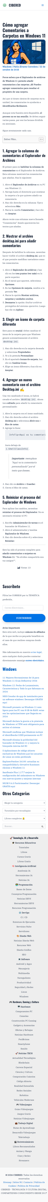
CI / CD (24, 917)
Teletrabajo (24, 1137)
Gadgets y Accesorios (24, 1025)
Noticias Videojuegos (24, 1118)
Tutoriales (24, 847)
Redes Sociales (24, 1090)
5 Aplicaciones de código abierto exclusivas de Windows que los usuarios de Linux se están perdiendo (23, 753)
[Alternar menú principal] (42, 5)
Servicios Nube (24, 926)
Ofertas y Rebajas (24, 1030)
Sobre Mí (17, 1182)
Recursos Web (24, 945)
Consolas (24, 1016)
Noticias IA (24, 880)
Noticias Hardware (24, 1034)
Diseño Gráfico (24, 950)
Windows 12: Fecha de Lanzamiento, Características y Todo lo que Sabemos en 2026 (23, 688)
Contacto (28, 1182)
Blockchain (24, 1062)
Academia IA (24, 870)
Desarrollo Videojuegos (24, 1132)
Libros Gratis (24, 861)
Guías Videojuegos (24, 1109)
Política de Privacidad (29, 1186)
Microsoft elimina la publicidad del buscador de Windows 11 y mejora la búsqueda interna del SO (21, 742)
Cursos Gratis (24, 856)
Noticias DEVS (24, 898)
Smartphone (24, 1044)
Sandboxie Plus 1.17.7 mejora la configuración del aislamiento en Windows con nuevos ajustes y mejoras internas (24, 775)
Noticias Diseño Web (24, 940)
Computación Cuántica (24, 1076)
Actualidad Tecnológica (24, 1058)
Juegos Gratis (24, 1114)
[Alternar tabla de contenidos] (40, 139)
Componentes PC (24, 1011)
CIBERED (15, 5)
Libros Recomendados (24, 1146)
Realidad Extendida (24, 1086)
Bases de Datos (24, 889)
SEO (24, 954)
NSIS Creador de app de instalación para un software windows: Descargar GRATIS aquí (23, 699)
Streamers (24, 1160)
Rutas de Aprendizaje (24, 1128)
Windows (7, 66)
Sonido (24, 1048)
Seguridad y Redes (24, 987)
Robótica (24, 1095)
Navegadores (23, 978)
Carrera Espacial (24, 1067)
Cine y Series (24, 1156)
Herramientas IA (24, 875)
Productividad (24, 982)
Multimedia (24, 973)
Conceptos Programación (24, 894)
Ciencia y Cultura (24, 1072)
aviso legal (36, 652)
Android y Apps (24, 964)
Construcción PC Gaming (24, 1020)
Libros (24, 852)
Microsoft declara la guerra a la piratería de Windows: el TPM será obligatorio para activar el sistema (23, 724)
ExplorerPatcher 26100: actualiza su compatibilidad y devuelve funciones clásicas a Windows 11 (21, 764)
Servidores (24, 931)
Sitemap (7, 1182)
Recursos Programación (24, 908)
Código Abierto (24, 1081)
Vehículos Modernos (24, 1100)
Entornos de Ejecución (24, 922)
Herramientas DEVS (24, 903)
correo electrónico (35, 660)
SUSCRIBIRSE (24, 618)
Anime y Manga (24, 1151)
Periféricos (24, 1039)
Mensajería (24, 968)
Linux (24, 992)
